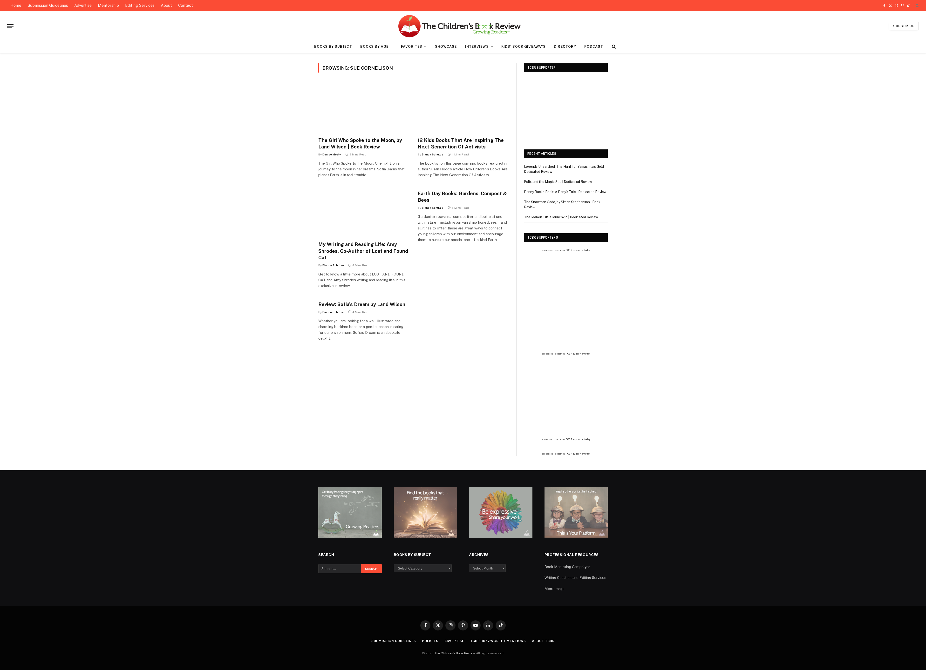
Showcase (446, 46)
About (166, 5)
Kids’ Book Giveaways (523, 46)
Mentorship (108, 5)
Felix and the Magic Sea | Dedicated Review (558, 182)
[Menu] (10, 26)
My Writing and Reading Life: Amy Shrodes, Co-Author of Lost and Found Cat (363, 250)
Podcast (593, 46)
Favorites (411, 46)
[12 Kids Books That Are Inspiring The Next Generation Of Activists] (463, 107)
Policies (430, 641)
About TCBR (543, 641)
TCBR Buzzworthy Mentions (498, 641)
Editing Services (140, 5)
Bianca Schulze (432, 154)
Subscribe (903, 26)
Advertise (83, 5)
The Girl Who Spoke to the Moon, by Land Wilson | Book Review (360, 143)
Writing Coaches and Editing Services (575, 578)
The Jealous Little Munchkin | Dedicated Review (561, 217)
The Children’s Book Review (454, 653)
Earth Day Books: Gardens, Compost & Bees (462, 197)
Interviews (477, 46)
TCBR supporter (575, 249)
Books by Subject (333, 46)
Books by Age (374, 46)
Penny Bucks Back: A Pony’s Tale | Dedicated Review (565, 192)
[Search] (917, 5)
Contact (185, 5)
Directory (565, 46)
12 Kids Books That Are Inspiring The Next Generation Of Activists (461, 143)
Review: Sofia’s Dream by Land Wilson (361, 304)
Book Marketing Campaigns (567, 567)
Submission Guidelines (47, 5)
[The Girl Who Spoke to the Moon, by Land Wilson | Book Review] (363, 107)
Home (15, 5)
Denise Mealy (331, 154)
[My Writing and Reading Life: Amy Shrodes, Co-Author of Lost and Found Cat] (363, 212)
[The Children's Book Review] (463, 26)
